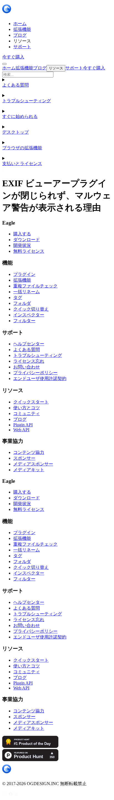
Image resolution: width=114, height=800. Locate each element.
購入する (22, 233)
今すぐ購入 (13, 57)
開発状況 (22, 245)
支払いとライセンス (22, 163)
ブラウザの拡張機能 (22, 148)
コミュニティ (26, 413)
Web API (21, 429)
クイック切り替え (31, 309)
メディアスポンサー (33, 464)
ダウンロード (26, 239)
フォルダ (22, 303)
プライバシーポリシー (35, 372)
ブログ (20, 419)
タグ (17, 297)
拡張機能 (22, 280)
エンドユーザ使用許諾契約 (39, 378)
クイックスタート (31, 402)
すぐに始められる (20, 116)
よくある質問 (15, 85)
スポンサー (24, 458)
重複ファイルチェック (35, 286)
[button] (57, 74)
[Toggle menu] (4, 64)
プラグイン (24, 274)
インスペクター (28, 315)
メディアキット (28, 469)
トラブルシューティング (26, 100)
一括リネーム (26, 291)
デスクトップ (15, 132)
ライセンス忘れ (28, 361)
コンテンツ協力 (28, 452)
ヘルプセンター (28, 343)
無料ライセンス (28, 251)
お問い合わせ (26, 367)
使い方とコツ (26, 407)
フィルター (24, 320)
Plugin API (23, 424)
